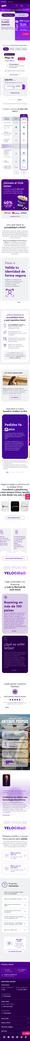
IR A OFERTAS (14, 397)
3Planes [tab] (18, 49)
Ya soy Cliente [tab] (21, 15)
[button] (7, 302)
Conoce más (6, 815)
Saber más (12, 746)
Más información (13, 518)
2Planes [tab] (12, 49)
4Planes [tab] (24, 49)
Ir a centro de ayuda (15, 951)
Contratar (21, 59)
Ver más (14, 631)
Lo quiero (25, 34)
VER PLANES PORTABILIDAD (14, 558)
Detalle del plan (15, 87)
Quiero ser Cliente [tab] (8, 15)
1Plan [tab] (6, 49)
